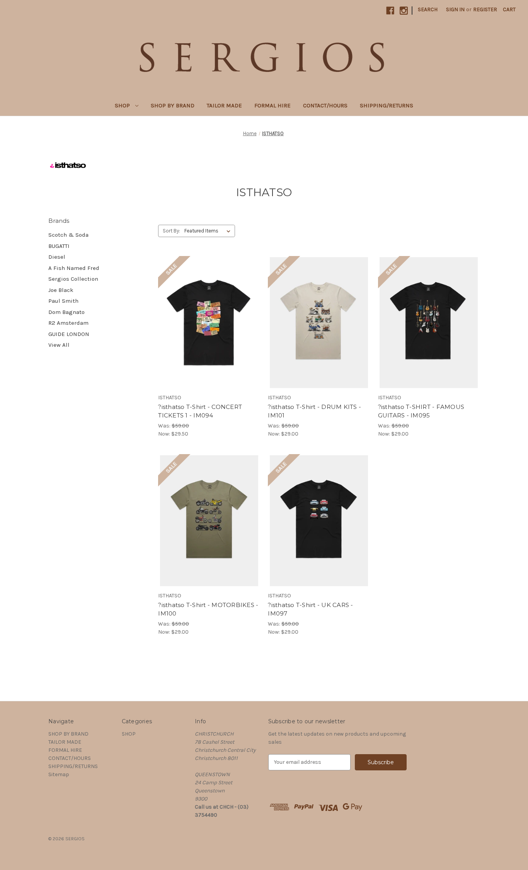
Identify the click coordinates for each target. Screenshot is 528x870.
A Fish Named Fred (73, 268)
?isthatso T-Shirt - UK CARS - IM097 (310, 609)
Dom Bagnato (66, 312)
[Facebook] (390, 11)
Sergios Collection (73, 278)
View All (59, 344)
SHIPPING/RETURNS (386, 105)
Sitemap (58, 774)
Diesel (56, 256)
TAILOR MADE (224, 105)
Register (485, 9)
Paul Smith (63, 300)
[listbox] (209, 231)
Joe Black (60, 290)
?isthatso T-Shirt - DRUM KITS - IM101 (314, 411)
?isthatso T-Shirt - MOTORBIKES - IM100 (208, 609)
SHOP (123, 105)
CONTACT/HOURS (325, 105)
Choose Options (209, 329)
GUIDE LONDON (68, 334)
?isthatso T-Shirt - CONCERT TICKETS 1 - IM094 (200, 411)
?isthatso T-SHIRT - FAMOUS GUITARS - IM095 (421, 411)
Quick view (202, 316)
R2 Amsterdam (68, 322)
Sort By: (171, 231)
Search (428, 9)
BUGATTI (59, 246)
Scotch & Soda (68, 234)
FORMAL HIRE (272, 105)
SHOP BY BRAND (172, 105)
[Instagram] (404, 11)
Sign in (455, 9)
